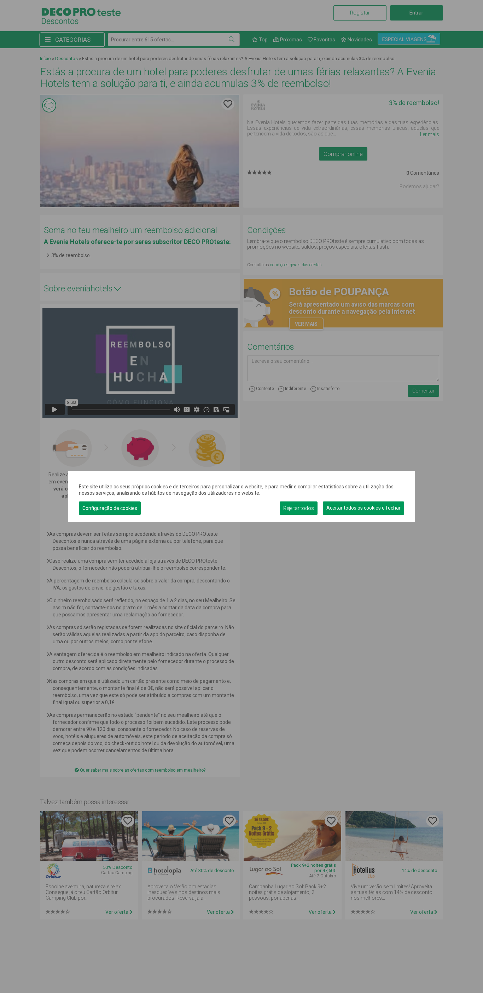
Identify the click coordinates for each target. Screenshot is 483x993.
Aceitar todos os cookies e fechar (363, 508)
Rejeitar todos (298, 508)
